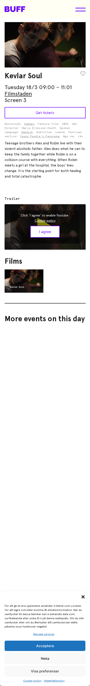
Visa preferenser (45, 671)
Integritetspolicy (54, 680)
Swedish (27, 132)
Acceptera (45, 646)
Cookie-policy (32, 680)
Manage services (43, 634)
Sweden (29, 124)
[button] (83, 597)
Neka (45, 658)
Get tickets (45, 113)
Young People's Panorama (40, 136)
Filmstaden (18, 93)
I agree (45, 231)
